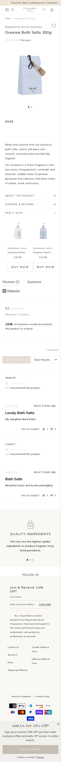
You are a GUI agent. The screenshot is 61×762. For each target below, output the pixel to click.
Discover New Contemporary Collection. (34, 2)
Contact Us (13, 647)
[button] (18, 40)
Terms (17, 628)
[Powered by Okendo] (11, 291)
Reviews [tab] (10, 282)
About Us (12, 655)
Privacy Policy (33, 628)
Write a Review (17, 359)
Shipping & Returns (18, 670)
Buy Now (20, 267)
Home (7, 18)
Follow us (30, 574)
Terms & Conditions (21, 696)
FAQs (10, 662)
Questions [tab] (34, 282)
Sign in (40, 757)
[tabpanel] (30, 76)
